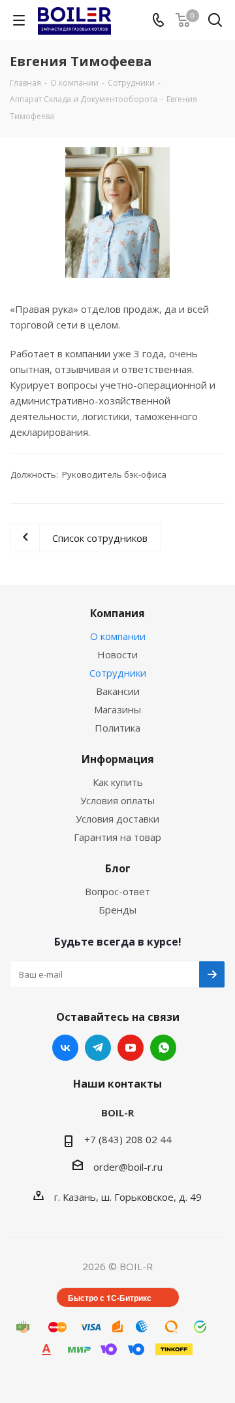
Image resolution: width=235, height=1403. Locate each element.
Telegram (98, 1048)
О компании (118, 636)
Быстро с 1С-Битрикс (109, 1298)
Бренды (117, 909)
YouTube (131, 1048)
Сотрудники (117, 672)
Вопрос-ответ (117, 891)
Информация (118, 759)
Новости (117, 654)
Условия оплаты (117, 800)
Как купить (118, 782)
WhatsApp (163, 1048)
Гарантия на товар (117, 837)
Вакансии (118, 691)
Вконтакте (65, 1048)
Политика (117, 727)
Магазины (117, 709)
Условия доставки (117, 818)
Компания (117, 613)
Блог (118, 868)
